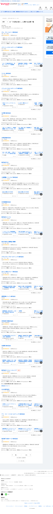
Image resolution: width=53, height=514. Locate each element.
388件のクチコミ (14, 274)
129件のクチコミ (14, 180)
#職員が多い (30, 262)
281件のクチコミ (14, 35)
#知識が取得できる (30, 168)
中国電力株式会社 (6, 345)
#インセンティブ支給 (11, 94)
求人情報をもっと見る (35, 69)
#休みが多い (34, 118)
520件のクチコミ (14, 259)
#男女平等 (22, 94)
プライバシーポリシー (10, 506)
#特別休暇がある (25, 419)
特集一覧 (51, 9)
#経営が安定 (30, 351)
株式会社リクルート (6, 385)
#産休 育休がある (6, 95)
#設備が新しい (33, 395)
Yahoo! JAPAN (37, 503)
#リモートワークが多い (11, 53)
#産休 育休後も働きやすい (24, 95)
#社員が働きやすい (12, 224)
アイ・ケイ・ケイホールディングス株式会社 (13, 414)
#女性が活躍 (17, 207)
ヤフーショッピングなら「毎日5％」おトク (31, 4)
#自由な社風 (16, 326)
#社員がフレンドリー (25, 54)
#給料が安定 (18, 80)
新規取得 (26, 3)
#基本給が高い (5, 222)
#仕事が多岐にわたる (6, 247)
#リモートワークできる (17, 54)
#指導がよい (29, 143)
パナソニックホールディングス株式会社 (12, 47)
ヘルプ (47, 506)
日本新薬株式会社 (6, 202)
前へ (16, 454)
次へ (26, 454)
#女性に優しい (15, 120)
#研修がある (10, 79)
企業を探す (40, 9)
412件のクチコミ (14, 140)
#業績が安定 (9, 396)
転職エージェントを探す (28, 485)
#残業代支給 (34, 79)
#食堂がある (5, 395)
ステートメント (33, 506)
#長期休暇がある (6, 444)
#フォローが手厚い (6, 118)
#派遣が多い (20, 143)
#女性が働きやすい (6, 80)
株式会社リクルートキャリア (9, 370)
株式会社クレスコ (6, 217)
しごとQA (46, 9)
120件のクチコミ (14, 76)
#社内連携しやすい (18, 419)
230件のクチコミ (14, 244)
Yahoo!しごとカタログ (5, 475)
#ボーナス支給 (13, 169)
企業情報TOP (13, 475)
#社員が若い (12, 419)
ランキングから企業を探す (18, 485)
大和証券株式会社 (6, 137)
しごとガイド (20, 489)
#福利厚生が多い (19, 53)
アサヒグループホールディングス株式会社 (13, 256)
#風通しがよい (5, 120)
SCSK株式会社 (5, 389)
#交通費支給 (16, 352)
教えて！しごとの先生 (5, 489)
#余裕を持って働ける (6, 328)
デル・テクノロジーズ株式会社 (10, 32)
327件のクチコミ (14, 348)
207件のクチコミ (14, 373)
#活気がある (25, 262)
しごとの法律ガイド (13, 489)
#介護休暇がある (35, 277)
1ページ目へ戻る (21, 460)
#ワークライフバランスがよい (33, 184)
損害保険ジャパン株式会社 (9, 296)
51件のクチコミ (13, 441)
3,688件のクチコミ (14, 50)
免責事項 (40, 506)
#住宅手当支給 (21, 263)
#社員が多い (11, 95)
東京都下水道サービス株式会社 (10, 438)
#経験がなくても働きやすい (7, 54)
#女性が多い (10, 120)
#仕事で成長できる (24, 80)
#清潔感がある (26, 39)
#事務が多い (17, 328)
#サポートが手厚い (6, 419)
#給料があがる (13, 184)
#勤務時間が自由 (16, 79)
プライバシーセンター (19, 506)
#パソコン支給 (18, 351)
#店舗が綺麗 (5, 277)
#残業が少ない (5, 39)
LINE (8, 494)
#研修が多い (5, 53)
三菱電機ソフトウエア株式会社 (10, 177)
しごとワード (26, 489)
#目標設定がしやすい (33, 54)
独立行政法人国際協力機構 (9, 241)
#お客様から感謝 (29, 303)
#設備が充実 (29, 79)
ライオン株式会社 (6, 73)
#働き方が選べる (19, 118)
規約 (25, 506)
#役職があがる (16, 95)
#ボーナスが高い (17, 168)
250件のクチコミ (14, 417)
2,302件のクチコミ (14, 299)
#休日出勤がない (23, 168)
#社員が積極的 (19, 183)
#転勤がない (27, 444)
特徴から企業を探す (9, 485)
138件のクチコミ (14, 165)
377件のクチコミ (14, 116)
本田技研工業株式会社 (7, 321)
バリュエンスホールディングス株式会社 (12, 88)
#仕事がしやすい (13, 80)
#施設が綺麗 (30, 419)
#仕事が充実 (25, 53)
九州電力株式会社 (6, 113)
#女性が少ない (5, 351)
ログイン (19, 4)
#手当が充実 (29, 53)
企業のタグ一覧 (20, 475)
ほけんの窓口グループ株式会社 (10, 271)
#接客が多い (5, 94)
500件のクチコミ (14, 392)
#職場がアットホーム (23, 79)
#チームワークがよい (12, 39)
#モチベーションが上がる (13, 262)
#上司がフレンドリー (20, 39)
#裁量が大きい (5, 207)
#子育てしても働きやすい (11, 277)
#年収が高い (29, 118)
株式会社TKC (5, 162)
